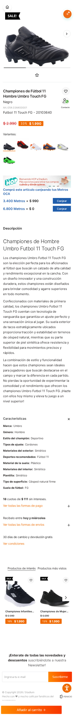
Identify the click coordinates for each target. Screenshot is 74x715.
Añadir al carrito (29, 710)
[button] (67, 33)
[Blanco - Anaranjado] (36, 144)
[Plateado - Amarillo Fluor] (63, 144)
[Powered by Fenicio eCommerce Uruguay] (66, 696)
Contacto (65, 107)
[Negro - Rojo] (22, 144)
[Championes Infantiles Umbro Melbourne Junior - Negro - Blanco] (19, 591)
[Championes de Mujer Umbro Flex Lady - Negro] (54, 591)
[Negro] (9, 144)
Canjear (62, 201)
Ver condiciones (13, 543)
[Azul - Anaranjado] (49, 144)
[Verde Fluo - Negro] (9, 158)
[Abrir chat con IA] (67, 14)
